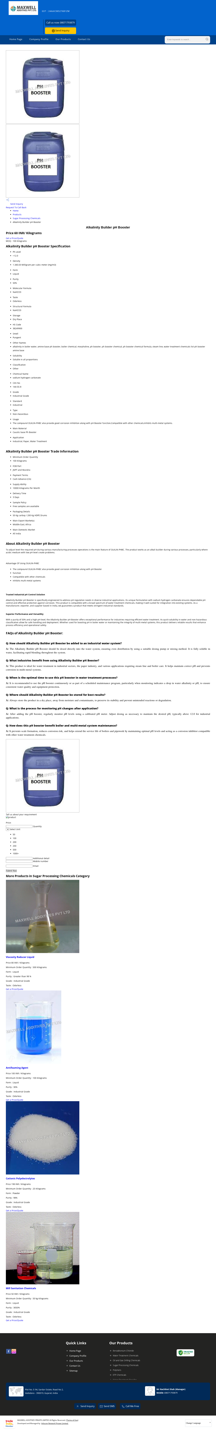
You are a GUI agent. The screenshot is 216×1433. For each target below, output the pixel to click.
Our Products (63, 39)
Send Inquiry (62, 30)
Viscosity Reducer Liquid (20, 957)
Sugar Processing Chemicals (26, 218)
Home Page (15, 39)
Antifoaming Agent (17, 1067)
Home (16, 210)
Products (17, 214)
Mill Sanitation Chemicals (21, 1288)
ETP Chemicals (119, 1374)
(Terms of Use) (72, 1420)
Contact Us (84, 39)
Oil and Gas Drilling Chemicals (126, 1360)
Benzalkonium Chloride (123, 1350)
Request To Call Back (16, 207)
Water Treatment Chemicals (125, 1355)
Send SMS (109, 1406)
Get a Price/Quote (14, 238)
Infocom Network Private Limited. (54, 1423)
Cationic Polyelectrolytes (20, 1178)
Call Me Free (132, 1406)
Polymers (117, 1370)
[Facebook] (8, 1352)
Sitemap (73, 1370)
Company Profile (38, 39)
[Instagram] (13, 1352)
